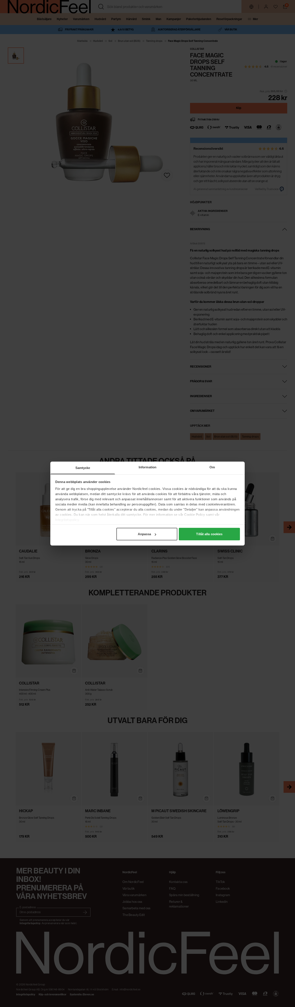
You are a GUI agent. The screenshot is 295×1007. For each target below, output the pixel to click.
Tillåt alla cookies (209, 534)
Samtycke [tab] (82, 468)
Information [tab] (147, 467)
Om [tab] (212, 467)
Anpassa (144, 534)
